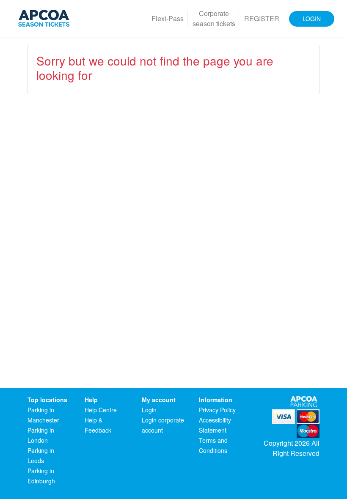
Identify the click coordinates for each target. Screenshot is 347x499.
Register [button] (261, 18)
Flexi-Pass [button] (167, 18)
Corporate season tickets (214, 18)
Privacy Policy (217, 410)
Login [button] (312, 18)
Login (149, 410)
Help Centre (101, 410)
